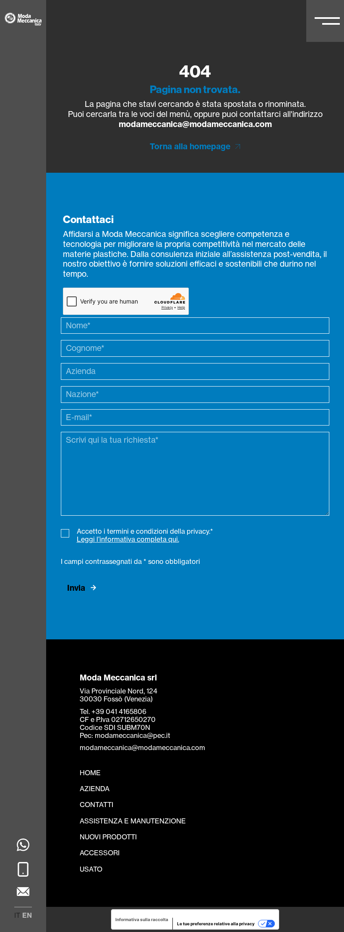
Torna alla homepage (190, 146)
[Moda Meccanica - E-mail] (23, 892)
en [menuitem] (27, 915)
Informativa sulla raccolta (141, 919)
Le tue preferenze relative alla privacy (216, 923)
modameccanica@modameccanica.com (195, 124)
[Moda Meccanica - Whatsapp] (23, 846)
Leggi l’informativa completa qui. (128, 539)
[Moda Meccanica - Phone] (23, 870)
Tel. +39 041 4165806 (113, 711)
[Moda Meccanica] (23, 20)
